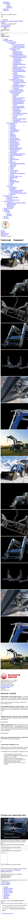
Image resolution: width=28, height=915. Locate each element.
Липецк (11, 21)
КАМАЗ (12, 158)
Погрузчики (16, 109)
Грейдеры (15, 95)
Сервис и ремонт (8, 201)
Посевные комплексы (19, 69)
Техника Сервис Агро (16, 176)
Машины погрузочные (19, 100)
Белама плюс (13, 141)
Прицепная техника (18, 86)
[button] (14, 670)
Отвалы (15, 104)
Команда (9, 6)
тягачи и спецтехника (19, 47)
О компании (7, 3)
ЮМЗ (11, 179)
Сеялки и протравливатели (17, 74)
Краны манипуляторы (19, 97)
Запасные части (8, 195)
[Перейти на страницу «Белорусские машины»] (2, 17)
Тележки (15, 116)
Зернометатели (17, 62)
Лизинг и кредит (8, 208)
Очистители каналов (18, 106)
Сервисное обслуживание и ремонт (16, 202)
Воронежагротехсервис (16, 148)
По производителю (12, 123)
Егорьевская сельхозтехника (17, 153)
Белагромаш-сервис (15, 139)
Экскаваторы (16, 120)
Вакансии (9, 7)
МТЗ (11, 160)
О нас (8, 4)
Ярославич (13, 180)
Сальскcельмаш (14, 170)
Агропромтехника (15, 130)
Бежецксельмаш (14, 138)
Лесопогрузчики (17, 99)
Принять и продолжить (7, 913)
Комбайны (13, 188)
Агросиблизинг (14, 131)
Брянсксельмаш (14, 146)
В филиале (10, 198)
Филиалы (6, 2)
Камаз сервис (10, 207)
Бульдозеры (16, 93)
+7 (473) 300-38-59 (5, 25)
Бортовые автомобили (19, 85)
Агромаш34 (13, 128)
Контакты (6, 10)
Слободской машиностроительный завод (17, 172)
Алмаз (11, 132)
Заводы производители (13, 200)
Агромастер (13, 125)
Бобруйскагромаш (15, 144)
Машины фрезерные (18, 102)
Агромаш (12, 127)
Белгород (16, 21)
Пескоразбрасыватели (19, 107)
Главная (6, 39)
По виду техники (11, 42)
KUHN (12, 183)
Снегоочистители (17, 114)
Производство (10, 205)
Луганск (3, 22)
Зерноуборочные (17, 51)
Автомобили (13, 187)
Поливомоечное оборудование (17, 111)
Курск (7, 21)
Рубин (11, 169)
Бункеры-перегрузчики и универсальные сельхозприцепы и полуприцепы (19, 59)
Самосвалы (16, 88)
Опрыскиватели (17, 68)
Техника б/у (10, 186)
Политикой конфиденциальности (10, 870)
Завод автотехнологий (16, 155)
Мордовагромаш (14, 159)
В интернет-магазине (12, 197)
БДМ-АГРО (13, 135)
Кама (11, 156)
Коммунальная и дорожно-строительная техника (17, 91)
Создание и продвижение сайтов (9, 903)
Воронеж (3, 21)
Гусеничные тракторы (19, 44)
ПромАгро (13, 166)
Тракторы (12, 43)
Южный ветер (14, 177)
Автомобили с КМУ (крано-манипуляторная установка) (19, 82)
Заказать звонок (5, 29)
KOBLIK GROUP (14, 181)
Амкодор (12, 134)
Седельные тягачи (18, 89)
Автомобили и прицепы (16, 79)
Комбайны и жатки (15, 48)
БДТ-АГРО (13, 137)
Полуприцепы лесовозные (20, 113)
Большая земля (14, 145)
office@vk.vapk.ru (5, 26)
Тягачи (15, 117)
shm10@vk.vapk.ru (5, 687)
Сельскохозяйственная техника (18, 55)
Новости (6, 9)
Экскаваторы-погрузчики (20, 121)
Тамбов (21, 21)
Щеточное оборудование (19, 118)
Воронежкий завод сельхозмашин (15, 150)
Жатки (15, 50)
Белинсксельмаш (14, 142)
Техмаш (12, 174)
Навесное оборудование (19, 67)
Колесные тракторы (18, 46)
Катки (14, 96)
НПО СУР (12, 162)
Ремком (12, 167)
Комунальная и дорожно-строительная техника (16, 190)
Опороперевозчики (18, 103)
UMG (11, 184)
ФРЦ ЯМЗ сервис (11, 204)
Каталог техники (8, 40)
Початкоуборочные (18, 54)
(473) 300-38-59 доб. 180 (7, 685)
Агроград (12, 124)
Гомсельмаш (13, 152)
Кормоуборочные (17, 53)
